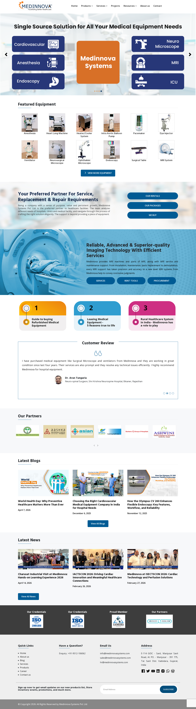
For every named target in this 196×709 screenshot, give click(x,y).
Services (101, 5)
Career (23, 671)
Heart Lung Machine (57, 133)
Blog (22, 660)
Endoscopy (112, 160)
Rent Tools (131, 280)
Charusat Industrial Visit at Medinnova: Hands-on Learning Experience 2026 (42, 576)
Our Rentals (153, 195)
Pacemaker (139, 133)
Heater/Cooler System (84, 134)
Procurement (161, 280)
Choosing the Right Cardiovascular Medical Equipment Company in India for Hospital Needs (96, 504)
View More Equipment (100, 173)
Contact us (25, 674)
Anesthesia (29, 133)
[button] (164, 393)
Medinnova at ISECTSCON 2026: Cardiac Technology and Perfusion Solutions (152, 576)
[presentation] (94, 445)
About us (145, 5)
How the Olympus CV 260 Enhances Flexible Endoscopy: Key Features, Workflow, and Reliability (149, 504)
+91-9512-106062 (76, 653)
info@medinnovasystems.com (115, 653)
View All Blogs (98, 523)
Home (74, 5)
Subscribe (168, 689)
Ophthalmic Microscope (84, 161)
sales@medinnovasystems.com (115, 657)
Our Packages (153, 205)
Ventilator (29, 160)
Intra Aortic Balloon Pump (111, 134)
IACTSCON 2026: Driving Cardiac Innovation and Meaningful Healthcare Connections (97, 577)
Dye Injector (166, 133)
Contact (157, 5)
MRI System (166, 160)
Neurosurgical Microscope (57, 161)
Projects (115, 5)
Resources (129, 5)
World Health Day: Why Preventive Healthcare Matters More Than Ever (41, 503)
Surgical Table (139, 160)
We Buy (153, 215)
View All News (28, 596)
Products (86, 5)
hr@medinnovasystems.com (114, 662)
